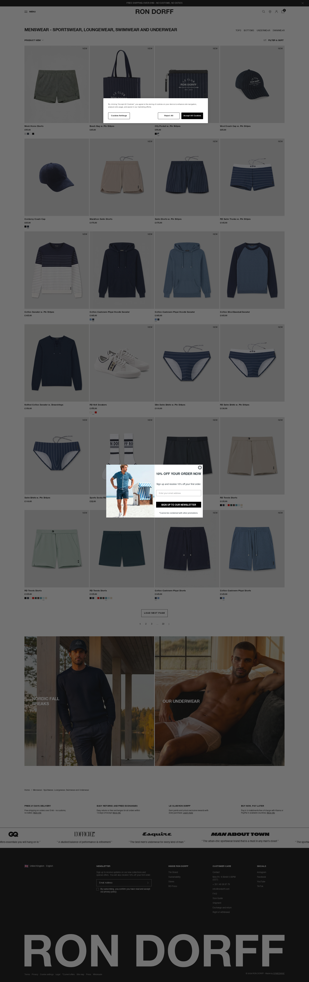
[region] (155, 110)
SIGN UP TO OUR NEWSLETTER (178, 504)
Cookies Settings (119, 116)
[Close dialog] (199, 467)
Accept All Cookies (192, 116)
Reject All (168, 116)
